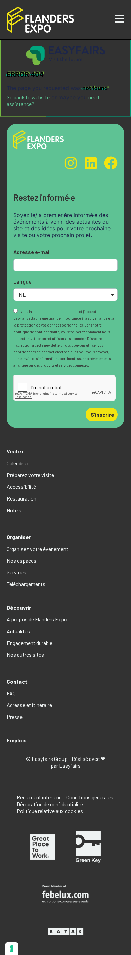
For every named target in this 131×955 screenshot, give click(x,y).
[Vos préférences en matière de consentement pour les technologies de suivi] (11, 948)
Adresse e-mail (32, 252)
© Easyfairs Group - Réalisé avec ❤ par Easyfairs (65, 762)
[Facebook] (111, 163)
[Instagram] (70, 163)
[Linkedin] (90, 163)
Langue (22, 281)
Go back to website (28, 97)
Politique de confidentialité (55, 311)
